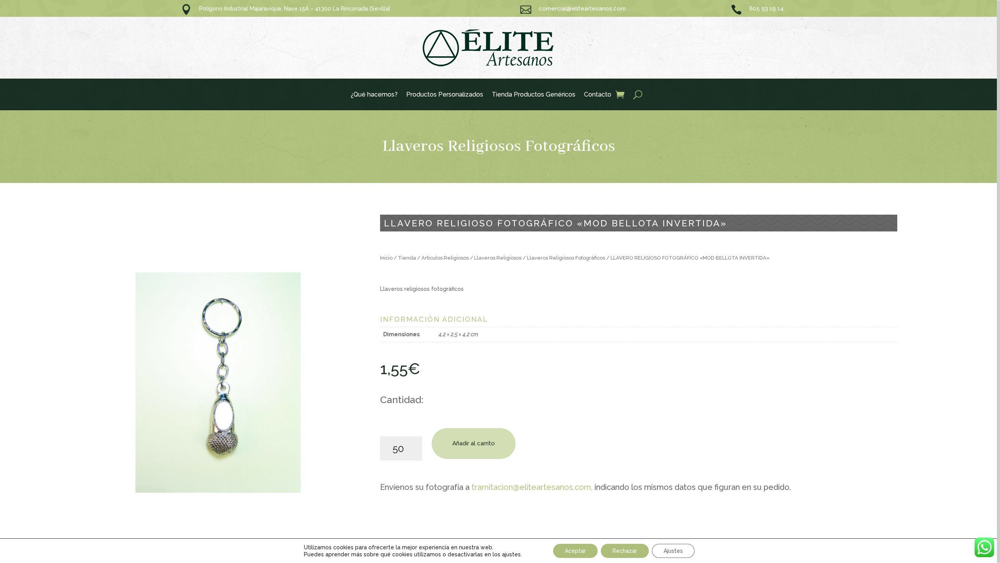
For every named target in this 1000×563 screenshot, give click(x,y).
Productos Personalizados (444, 95)
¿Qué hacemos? (374, 95)
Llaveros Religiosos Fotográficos (498, 146)
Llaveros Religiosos (497, 258)
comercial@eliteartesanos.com (582, 8)
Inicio (386, 258)
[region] (500, 281)
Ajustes (673, 551)
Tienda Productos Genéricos (533, 95)
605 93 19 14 (766, 8)
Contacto (597, 95)
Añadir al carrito (473, 443)
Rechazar (624, 551)
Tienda (407, 258)
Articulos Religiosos (445, 258)
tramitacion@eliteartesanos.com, (532, 487)
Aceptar (575, 551)
